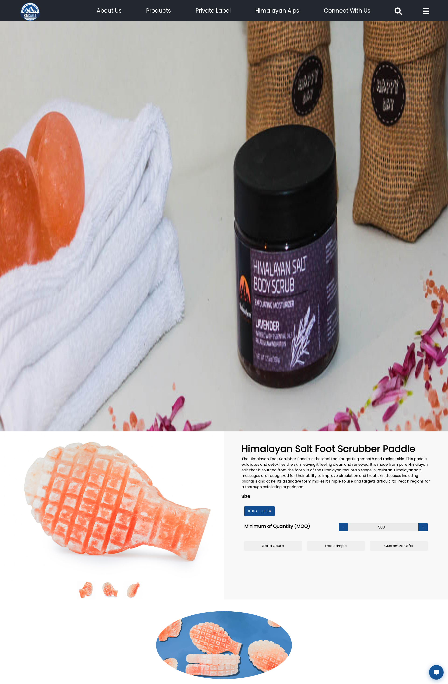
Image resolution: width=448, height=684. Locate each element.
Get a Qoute (273, 545)
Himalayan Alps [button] (277, 10)
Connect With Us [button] (347, 10)
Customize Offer (398, 545)
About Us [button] (109, 10)
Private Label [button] (213, 10)
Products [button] (158, 10)
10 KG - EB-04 (259, 510)
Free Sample (336, 545)
